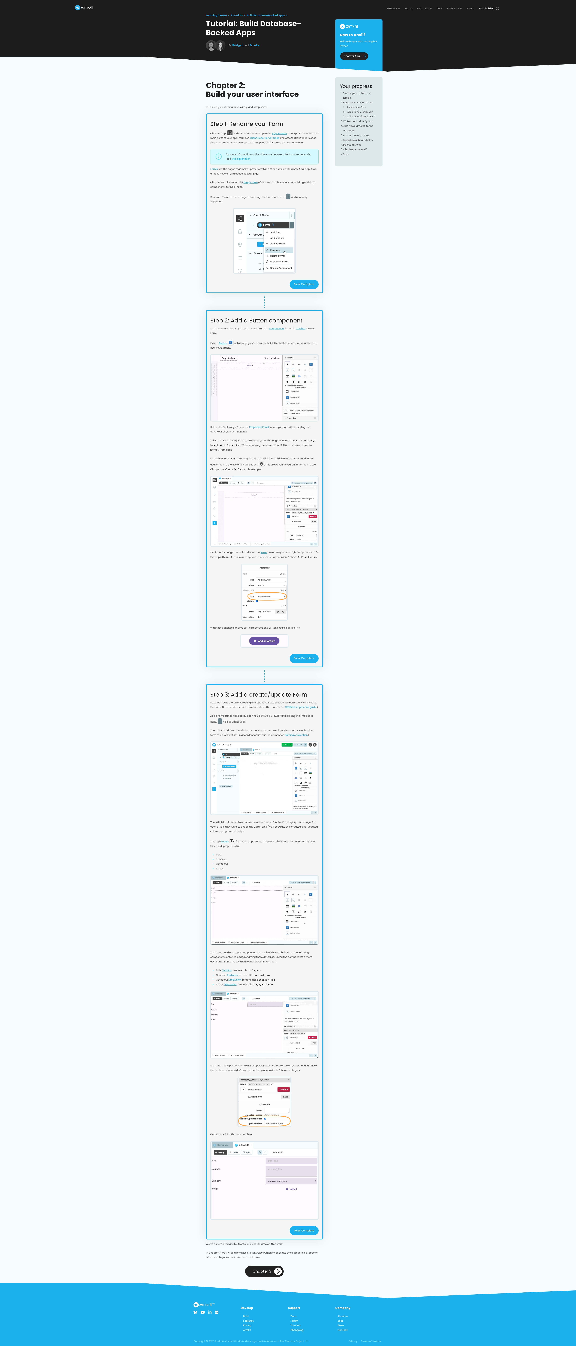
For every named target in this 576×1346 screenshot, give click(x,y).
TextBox (227, 970)
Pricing (408, 8)
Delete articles (352, 144)
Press (341, 1325)
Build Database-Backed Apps (266, 15)
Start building (487, 8)
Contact (343, 1330)
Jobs (340, 1321)
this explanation (241, 159)
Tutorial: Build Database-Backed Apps (253, 28)
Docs (439, 8)
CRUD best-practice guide (300, 707)
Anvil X (247, 1330)
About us (343, 1316)
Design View (251, 182)
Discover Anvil (352, 56)
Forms (214, 169)
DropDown (234, 980)
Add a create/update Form (361, 116)
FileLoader (231, 984)
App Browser (279, 133)
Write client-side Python (358, 121)
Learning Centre (216, 15)
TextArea (232, 975)
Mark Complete (304, 284)
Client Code (257, 138)
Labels (225, 841)
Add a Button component (360, 112)
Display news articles (356, 135)
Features (248, 1321)
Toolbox (301, 328)
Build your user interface (358, 102)
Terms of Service (371, 1341)
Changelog (296, 1330)
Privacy (353, 1341)
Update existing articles (358, 140)
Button (223, 343)
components (276, 328)
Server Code (272, 138)
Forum (470, 8)
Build (246, 1316)
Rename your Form (356, 107)
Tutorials (237, 15)
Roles (264, 552)
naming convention (296, 735)
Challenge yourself (355, 149)
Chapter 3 (262, 1271)
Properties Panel (259, 427)
